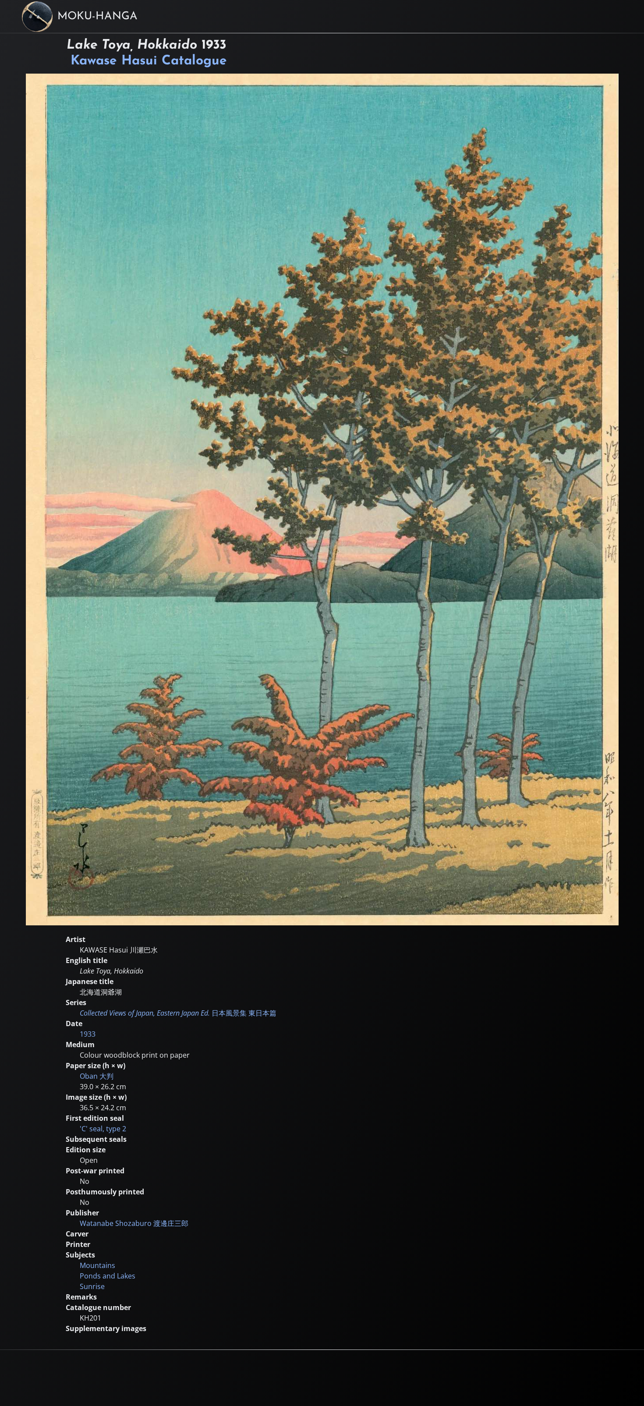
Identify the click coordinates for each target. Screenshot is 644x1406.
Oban (96, 1076)
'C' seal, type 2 (103, 1128)
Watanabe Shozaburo (134, 1223)
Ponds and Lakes (107, 1276)
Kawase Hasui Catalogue (149, 61)
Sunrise (92, 1286)
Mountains (97, 1265)
